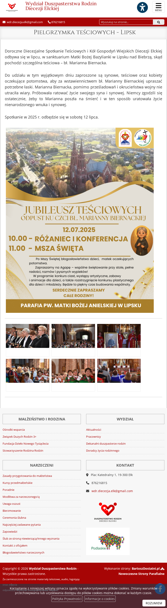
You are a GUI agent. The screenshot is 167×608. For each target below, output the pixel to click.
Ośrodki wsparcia (14, 430)
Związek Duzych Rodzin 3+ (19, 437)
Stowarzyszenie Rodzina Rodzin (23, 450)
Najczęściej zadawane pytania (22, 525)
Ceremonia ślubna (14, 518)
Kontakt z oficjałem (15, 545)
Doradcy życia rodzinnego (102, 450)
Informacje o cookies (100, 599)
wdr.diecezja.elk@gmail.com (24, 22)
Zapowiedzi (10, 531)
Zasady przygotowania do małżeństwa (27, 476)
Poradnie (8, 490)
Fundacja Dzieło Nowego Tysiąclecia (25, 443)
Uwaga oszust (11, 504)
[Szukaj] (158, 22)
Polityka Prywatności (67, 599)
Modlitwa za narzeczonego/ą (21, 497)
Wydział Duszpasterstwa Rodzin (61, 5)
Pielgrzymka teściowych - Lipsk (85, 32)
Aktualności (93, 430)
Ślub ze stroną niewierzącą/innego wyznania (31, 538)
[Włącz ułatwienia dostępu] (142, 7)
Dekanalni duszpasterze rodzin (106, 443)
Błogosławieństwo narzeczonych (23, 552)
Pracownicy (93, 437)
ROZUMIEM (154, 603)
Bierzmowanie (12, 511)
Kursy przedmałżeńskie (17, 483)
